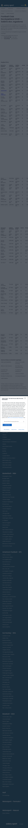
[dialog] (14, 414)
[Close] (25, 398)
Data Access (14, 429)
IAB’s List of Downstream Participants (15, 417)
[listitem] (14, 421)
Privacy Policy (21, 429)
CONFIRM (7, 424)
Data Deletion (6, 429)
